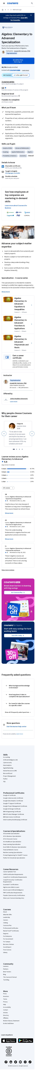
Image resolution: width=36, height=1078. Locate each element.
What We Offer (7, 915)
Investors (6, 996)
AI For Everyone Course (10, 839)
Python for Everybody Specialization (14, 858)
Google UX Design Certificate (11, 809)
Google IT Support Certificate (12, 804)
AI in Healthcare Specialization (12, 842)
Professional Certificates (10, 928)
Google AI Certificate (9, 795)
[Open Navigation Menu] (4, 3)
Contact (5, 1010)
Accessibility (7, 1007)
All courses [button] (6, 488)
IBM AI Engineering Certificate (12, 812)
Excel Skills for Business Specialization (14, 847)
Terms (5, 999)
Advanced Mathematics (22, 148)
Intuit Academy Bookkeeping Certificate (15, 820)
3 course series (8, 81)
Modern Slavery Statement (11, 1021)
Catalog (5, 923)
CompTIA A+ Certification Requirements (15, 877)
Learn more (25, 70)
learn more (19, 734)
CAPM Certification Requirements (13, 874)
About (5, 912)
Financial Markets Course (10, 850)
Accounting (6, 757)
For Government (8, 939)
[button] (31, 156)
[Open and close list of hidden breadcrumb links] (8, 10)
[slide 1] (14, 449)
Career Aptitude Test (9, 872)
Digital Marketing (8, 768)
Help (4, 1005)
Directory (6, 1015)
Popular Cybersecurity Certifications (14, 895)
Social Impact (7, 947)
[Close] (31, 15)
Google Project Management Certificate (15, 806)
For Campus (6, 942)
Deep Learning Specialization (11, 844)
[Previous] (4, 433)
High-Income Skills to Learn (11, 887)
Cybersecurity (7, 763)
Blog (4, 974)
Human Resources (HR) (10, 771)
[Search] (32, 3)
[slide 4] (22, 449)
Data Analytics (7, 765)
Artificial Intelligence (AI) (10, 760)
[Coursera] (12, 3)
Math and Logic (17, 10)
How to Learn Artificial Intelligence (13, 890)
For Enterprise (7, 936)
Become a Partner (8, 944)
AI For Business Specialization (12, 836)
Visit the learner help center (16, 726)
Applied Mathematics (18, 152)
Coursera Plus (7, 925)
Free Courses (7, 950)
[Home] (2, 10)
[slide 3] (19, 449)
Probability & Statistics (10, 156)
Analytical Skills (7, 148)
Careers (5, 920)
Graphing (5, 152)
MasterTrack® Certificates (11, 931)
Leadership (6, 917)
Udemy (5, 953)
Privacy (5, 1002)
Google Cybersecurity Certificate (13, 798)
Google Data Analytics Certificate (13, 801)
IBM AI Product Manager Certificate (13, 814)
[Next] (32, 433)
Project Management (9, 776)
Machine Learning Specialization (12, 853)
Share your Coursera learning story (13, 898)
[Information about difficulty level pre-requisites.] (19, 96)
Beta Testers (7, 972)
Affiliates (5, 1018)
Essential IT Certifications (10, 885)
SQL (4, 782)
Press (5, 994)
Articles (5, 1013)
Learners (5, 966)
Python (5, 779)
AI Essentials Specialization (11, 834)
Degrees (5, 934)
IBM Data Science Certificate (11, 817)
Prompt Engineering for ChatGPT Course (15, 855)
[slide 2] (16, 449)
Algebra (30, 152)
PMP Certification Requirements (12, 893)
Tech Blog (6, 980)
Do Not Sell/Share (8, 1023)
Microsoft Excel (7, 773)
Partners (5, 969)
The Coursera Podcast (10, 977)
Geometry (23, 156)
